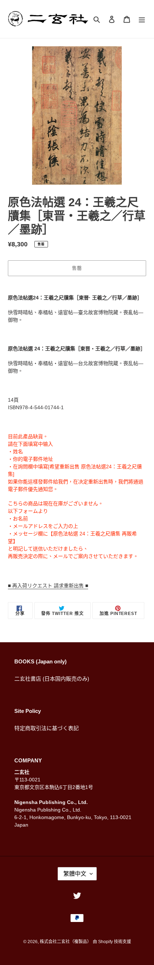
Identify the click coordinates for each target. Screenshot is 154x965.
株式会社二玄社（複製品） (65, 941)
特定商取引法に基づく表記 (46, 728)
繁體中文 (74, 874)
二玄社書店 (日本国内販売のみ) (51, 679)
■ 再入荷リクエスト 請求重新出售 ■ (48, 585)
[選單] (141, 19)
